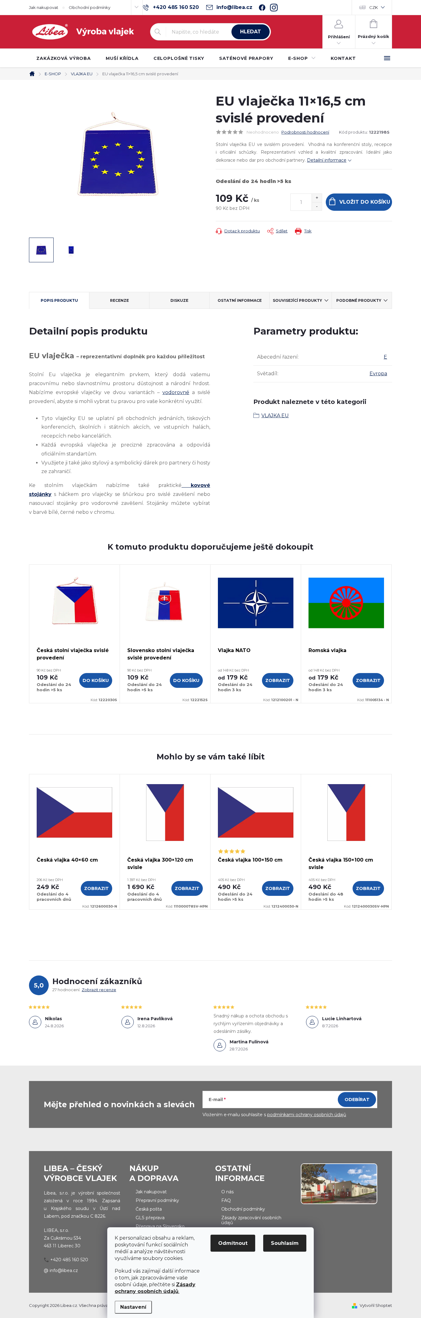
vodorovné (175, 392)
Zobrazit (277, 680)
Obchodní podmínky (89, 7)
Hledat (250, 32)
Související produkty (297, 300)
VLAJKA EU (275, 415)
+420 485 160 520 (69, 1259)
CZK (373, 7)
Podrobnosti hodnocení (305, 132)
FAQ (226, 1200)
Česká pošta (149, 1209)
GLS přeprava (150, 1217)
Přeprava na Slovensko (160, 1226)
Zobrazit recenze (99, 989)
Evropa (378, 373)
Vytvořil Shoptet (376, 1305)
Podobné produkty (358, 300)
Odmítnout (232, 1243)
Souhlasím (285, 1243)
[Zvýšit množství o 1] (317, 198)
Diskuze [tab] (179, 300)
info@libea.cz (64, 1270)
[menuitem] (63, 58)
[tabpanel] (74, 634)
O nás (227, 1192)
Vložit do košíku (364, 202)
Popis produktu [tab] (59, 300)
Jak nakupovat (43, 7)
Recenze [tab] (119, 300)
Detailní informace (326, 160)
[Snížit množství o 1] (317, 206)
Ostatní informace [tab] (240, 300)
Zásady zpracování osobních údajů (251, 1220)
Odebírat (357, 1099)
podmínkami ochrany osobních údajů (306, 1114)
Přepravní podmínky (157, 1200)
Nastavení (133, 1307)
